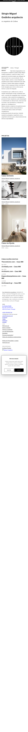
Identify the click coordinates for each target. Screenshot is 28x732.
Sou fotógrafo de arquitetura (9, 292)
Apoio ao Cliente (6, 327)
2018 (3, 247)
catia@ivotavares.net (7, 315)
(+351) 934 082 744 (7, 312)
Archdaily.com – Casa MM (11, 266)
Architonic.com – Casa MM (11, 271)
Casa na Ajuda (8, 243)
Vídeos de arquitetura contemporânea (11, 337)
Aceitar (19, 370)
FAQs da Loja (5, 325)
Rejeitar (9, 370)
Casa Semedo (8, 176)
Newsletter (5, 333)
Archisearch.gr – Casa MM (11, 283)
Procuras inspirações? (7, 335)
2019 (3, 203)
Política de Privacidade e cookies (10, 340)
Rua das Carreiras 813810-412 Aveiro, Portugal (8, 307)
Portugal (17, 67)
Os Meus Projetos (6, 348)
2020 (3, 180)
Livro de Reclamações (7, 331)
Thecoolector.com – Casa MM (12, 262)
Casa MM (6, 199)
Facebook (4, 317)
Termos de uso (6, 342)
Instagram (4, 320)
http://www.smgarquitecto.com (17, 70)
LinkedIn (4, 322)
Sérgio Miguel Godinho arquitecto (11, 178)
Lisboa (12, 67)
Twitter (4, 319)
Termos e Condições (7, 329)
